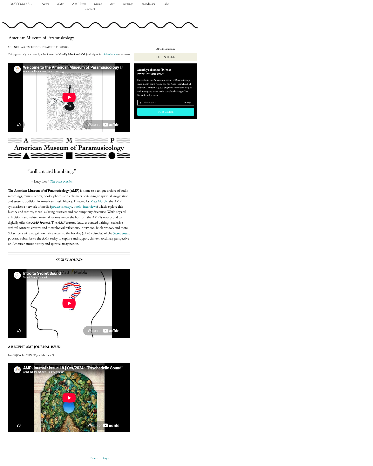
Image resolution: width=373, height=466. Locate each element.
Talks (166, 4)
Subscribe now (111, 54)
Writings (128, 4)
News (45, 4)
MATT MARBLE (21, 4)
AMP (60, 4)
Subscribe (166, 111)
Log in (106, 458)
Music (98, 4)
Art (112, 4)
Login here (165, 57)
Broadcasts (148, 4)
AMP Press (79, 4)
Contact (90, 9)
